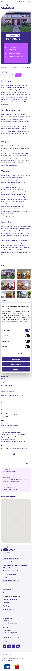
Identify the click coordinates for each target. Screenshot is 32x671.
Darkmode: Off (29, 2)
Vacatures (6, 590)
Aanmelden (7, 562)
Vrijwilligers (7, 606)
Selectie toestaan (16, 364)
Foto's (11, 75)
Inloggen (9, 1)
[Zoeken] (24, 6)
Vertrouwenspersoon (10, 581)
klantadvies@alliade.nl (16, 56)
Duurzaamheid (8, 609)
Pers (22, 658)
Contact (6, 577)
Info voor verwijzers (9, 574)
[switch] (27, 335)
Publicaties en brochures (11, 596)
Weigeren (16, 369)
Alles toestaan (16, 359)
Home (3, 68)
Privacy (10, 658)
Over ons (4, 75)
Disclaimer (16, 658)
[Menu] (28, 6)
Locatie (18, 75)
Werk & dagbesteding (12, 68)
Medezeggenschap (9, 599)
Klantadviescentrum (10, 559)
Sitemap (4, 658)
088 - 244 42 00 (20, 1)
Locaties (22, 68)
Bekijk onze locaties (10, 571)
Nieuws (5, 593)
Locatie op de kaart (9, 464)
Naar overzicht (8, 454)
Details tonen (22, 354)
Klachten (6, 603)
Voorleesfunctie (7, 660)
